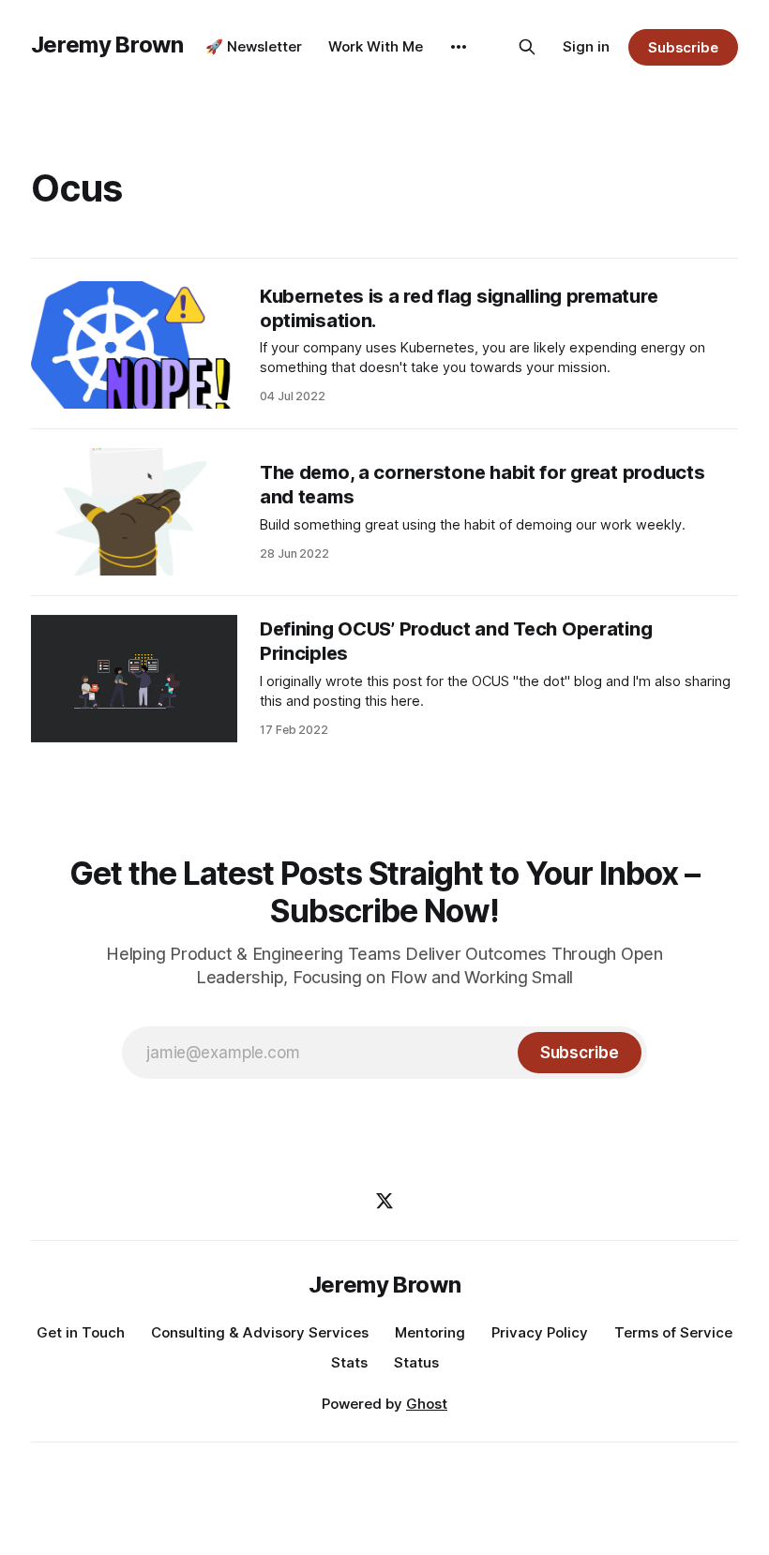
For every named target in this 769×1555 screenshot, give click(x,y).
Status (416, 1362)
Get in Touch (81, 1332)
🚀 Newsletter (253, 46)
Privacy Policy (539, 1332)
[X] (384, 1200)
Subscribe (683, 47)
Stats (349, 1362)
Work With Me (375, 46)
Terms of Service (673, 1332)
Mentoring (430, 1332)
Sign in (586, 46)
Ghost (426, 1404)
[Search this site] (527, 47)
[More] (459, 47)
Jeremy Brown (107, 44)
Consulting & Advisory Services (260, 1332)
